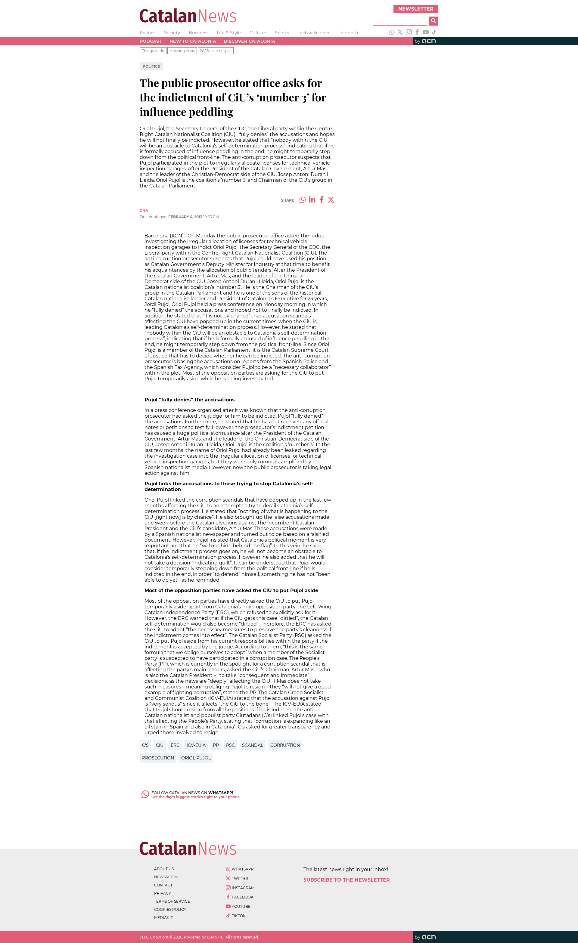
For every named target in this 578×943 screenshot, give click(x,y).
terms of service (172, 901)
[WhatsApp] (392, 32)
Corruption (285, 745)
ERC (175, 745)
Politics (147, 33)
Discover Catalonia (249, 41)
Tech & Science (314, 33)
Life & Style (229, 33)
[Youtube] (425, 32)
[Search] (433, 21)
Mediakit (163, 917)
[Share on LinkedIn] (312, 200)
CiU (159, 745)
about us (164, 869)
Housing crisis (182, 50)
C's (145, 745)
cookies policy (170, 909)
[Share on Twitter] (331, 200)
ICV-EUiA (196, 745)
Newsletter (416, 9)
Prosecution (158, 758)
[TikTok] (434, 32)
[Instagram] (409, 32)
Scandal (252, 745)
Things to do (153, 50)
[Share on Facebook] (322, 200)
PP (216, 745)
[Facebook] (417, 32)
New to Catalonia (192, 41)
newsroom (166, 877)
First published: (154, 217)
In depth (348, 33)
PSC (230, 745)
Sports (282, 33)
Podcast (151, 41)
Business (198, 33)
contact (163, 885)
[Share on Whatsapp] (302, 200)
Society (172, 33)
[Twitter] (400, 32)
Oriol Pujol (196, 758)
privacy (162, 893)
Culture (258, 33)
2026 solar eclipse (216, 50)
